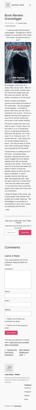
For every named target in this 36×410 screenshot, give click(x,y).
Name (7, 291)
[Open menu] (30, 5)
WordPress (17, 406)
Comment (9, 269)
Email (7, 301)
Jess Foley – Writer (17, 5)
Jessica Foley (22, 23)
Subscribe (25, 232)
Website (8, 310)
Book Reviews (10, 26)
